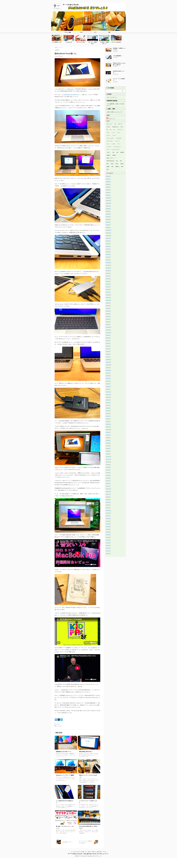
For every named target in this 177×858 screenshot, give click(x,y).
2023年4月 (108, 284)
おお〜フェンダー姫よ (81, 42)
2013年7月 (108, 540)
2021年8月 (108, 337)
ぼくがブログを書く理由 (116, 42)
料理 (121, 160)
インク (118, 132)
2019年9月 (108, 399)
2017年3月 (108, 480)
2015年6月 (108, 518)
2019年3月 (108, 416)
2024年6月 (108, 246)
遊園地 (108, 166)
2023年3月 (108, 286)
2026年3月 (108, 189)
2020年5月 (108, 378)
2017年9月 (108, 464)
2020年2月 (108, 386)
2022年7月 (108, 308)
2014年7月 (108, 529)
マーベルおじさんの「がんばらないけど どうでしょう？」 (88, 853)
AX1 (115, 124)
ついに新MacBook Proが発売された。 (70, 94)
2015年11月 (108, 513)
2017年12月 (108, 456)
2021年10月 (108, 332)
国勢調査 (122, 152)
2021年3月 (108, 351)
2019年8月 (108, 402)
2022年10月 (108, 300)
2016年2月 (108, 505)
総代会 (116, 163)
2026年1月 (108, 195)
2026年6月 (108, 181)
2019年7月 (108, 405)
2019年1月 (108, 421)
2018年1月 (108, 453)
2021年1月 (108, 356)
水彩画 (112, 163)
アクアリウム (120, 129)
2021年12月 (108, 327)
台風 (117, 152)
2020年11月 (108, 362)
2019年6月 (108, 408)
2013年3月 (108, 548)
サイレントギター (110, 138)
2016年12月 (108, 488)
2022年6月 (108, 311)
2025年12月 (108, 197)
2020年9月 (108, 367)
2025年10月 (108, 203)
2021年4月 (108, 348)
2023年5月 (108, 281)
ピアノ (95, 32)
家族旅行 (114, 155)
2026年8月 (108, 176)
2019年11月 (108, 394)
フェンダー (109, 146)
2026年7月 (108, 179)
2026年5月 (108, 184)
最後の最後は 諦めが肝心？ (86, 751)
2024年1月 (108, 259)
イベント (113, 132)
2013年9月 (108, 537)
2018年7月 (108, 437)
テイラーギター (110, 141)
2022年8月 (108, 305)
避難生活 (117, 166)
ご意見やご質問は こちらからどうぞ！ (114, 112)
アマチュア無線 (68, 32)
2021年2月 (108, 354)
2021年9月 (108, 335)
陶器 (122, 166)
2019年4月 (108, 413)
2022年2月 (108, 321)
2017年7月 (108, 470)
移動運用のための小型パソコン (63, 751)
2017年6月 (108, 472)
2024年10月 (108, 235)
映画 (107, 163)
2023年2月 (108, 289)
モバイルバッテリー (116, 149)
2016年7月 (108, 494)
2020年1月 (108, 389)
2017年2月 (108, 483)
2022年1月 (108, 324)
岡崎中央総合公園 (110, 160)
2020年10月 (108, 364)
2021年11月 (108, 329)
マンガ (108, 149)
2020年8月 (108, 370)
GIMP (85, 493)
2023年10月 (108, 267)
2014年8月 (108, 526)
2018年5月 (108, 443)
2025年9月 (108, 205)
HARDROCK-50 (115, 126)
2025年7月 (108, 211)
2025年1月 (108, 227)
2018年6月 (108, 440)
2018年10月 (108, 429)
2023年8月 (108, 273)
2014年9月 (108, 523)
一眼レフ (108, 152)
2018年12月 (108, 424)
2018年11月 (108, 426)
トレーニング (58, 725)
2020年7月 (108, 373)
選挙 (112, 166)
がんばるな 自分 (69, 42)
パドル (108, 143)
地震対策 (108, 155)
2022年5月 (108, 313)
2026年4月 (108, 187)
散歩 (117, 160)
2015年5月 (108, 521)
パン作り (113, 143)
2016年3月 (108, 502)
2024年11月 (108, 232)
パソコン (58, 724)
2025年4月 (108, 219)
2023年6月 (108, 278)
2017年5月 (108, 475)
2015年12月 (108, 510)
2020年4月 (108, 381)
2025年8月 (108, 208)
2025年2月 (108, 224)
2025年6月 (108, 214)
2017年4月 (108, 478)
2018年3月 (108, 448)
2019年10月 (108, 397)
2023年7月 (108, 276)
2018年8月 (108, 434)
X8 (107, 129)
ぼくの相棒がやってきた (57, 42)
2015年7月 (108, 515)
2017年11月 (108, 459)
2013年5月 (108, 542)
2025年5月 (108, 216)
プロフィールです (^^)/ (111, 97)
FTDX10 (108, 126)
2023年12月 (108, 262)
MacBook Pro (70, 89)
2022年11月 (108, 297)
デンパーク (117, 141)
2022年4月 (108, 316)
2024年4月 (108, 251)
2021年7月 (108, 340)
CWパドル (120, 124)
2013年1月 (108, 553)
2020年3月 (108, 383)
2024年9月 (108, 238)
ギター (81, 32)
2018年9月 (108, 432)
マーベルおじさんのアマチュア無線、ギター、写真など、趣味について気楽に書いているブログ (88, 851)
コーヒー (114, 135)
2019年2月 (108, 418)
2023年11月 (108, 265)
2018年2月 (108, 451)
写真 (109, 32)
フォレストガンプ (117, 146)
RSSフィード (112, 118)
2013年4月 (108, 545)
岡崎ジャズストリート (111, 158)
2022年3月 (108, 319)
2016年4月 (108, 499)
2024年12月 (108, 230)
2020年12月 (108, 359)
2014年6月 (108, 532)
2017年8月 (108, 467)
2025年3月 (108, 222)
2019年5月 (108, 410)
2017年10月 (108, 461)
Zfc (110, 129)
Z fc (114, 129)
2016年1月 (108, 507)
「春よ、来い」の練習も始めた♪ (92, 43)
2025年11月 (108, 200)
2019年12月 (108, 391)
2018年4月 (108, 445)
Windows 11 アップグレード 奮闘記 (65, 775)
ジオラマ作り (118, 138)
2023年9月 (108, 270)
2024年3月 (108, 254)
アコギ (108, 132)
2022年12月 (108, 294)
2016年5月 (108, 496)
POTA (122, 126)
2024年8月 (108, 240)
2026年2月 (108, 192)
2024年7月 (108, 243)
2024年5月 (108, 249)
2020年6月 (108, 375)
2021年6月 (108, 343)
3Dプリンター (109, 124)
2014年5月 (108, 534)
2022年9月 (108, 302)
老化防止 (122, 163)
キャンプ (108, 135)
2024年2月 (108, 257)
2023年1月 (108, 292)
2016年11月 (108, 491)
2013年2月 (108, 550)
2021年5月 (108, 346)
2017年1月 (108, 486)
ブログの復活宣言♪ (117, 55)
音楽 (107, 169)
